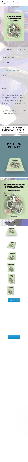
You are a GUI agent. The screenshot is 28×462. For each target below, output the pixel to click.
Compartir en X (22, 132)
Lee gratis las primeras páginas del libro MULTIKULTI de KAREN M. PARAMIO (14, 129)
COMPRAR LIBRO (14, 300)
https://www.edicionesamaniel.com (10, 70)
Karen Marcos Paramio (10, 2)
